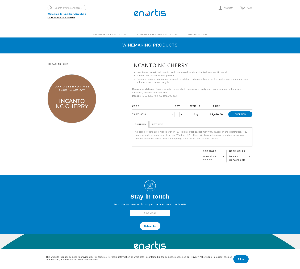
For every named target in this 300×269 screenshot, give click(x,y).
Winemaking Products (110, 34)
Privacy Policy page (201, 257)
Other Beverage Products (157, 34)
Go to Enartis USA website (61, 18)
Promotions (197, 34)
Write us (233, 156)
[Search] (52, 7)
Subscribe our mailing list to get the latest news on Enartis (150, 204)
